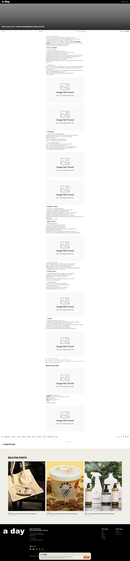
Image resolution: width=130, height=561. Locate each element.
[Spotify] (36, 549)
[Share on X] (123, 437)
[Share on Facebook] (121, 437)
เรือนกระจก (28, 436)
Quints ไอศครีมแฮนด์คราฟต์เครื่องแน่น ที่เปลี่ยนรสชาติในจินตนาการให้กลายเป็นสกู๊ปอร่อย (61, 513)
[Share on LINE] (126, 437)
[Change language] (123, 2)
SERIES (103, 535)
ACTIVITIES (104, 538)
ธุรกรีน (9, 512)
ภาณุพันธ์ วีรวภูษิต (83, 31)
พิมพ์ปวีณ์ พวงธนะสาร (7, 436)
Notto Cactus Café (53, 400)
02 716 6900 (33, 538)
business (44, 436)
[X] (40, 549)
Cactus (19, 436)
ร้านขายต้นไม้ (23, 436)
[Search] (125, 1)
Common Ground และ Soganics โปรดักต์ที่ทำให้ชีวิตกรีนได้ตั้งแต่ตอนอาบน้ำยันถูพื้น (99, 513)
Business (41, 31)
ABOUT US (117, 531)
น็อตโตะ (56, 436)
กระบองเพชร (13, 436)
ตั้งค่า (64, 558)
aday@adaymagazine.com (38, 540)
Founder (48, 512)
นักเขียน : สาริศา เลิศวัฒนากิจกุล (51, 515)
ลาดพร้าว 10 (33, 436)
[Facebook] (30, 549)
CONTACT (117, 532)
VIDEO (103, 532)
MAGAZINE (103, 537)
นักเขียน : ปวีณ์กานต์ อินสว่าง (12, 515)
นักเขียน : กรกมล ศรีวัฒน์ (88, 515)
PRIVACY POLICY (119, 534)
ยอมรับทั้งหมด (86, 557)
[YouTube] (43, 549)
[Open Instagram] (128, 437)
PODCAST (103, 534)
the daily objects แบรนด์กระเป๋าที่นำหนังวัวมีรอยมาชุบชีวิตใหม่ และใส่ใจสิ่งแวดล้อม (22, 513)
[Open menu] (127, 1)
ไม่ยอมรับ (80, 557)
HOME (103, 531)
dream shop (39, 436)
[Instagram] (33, 549)
